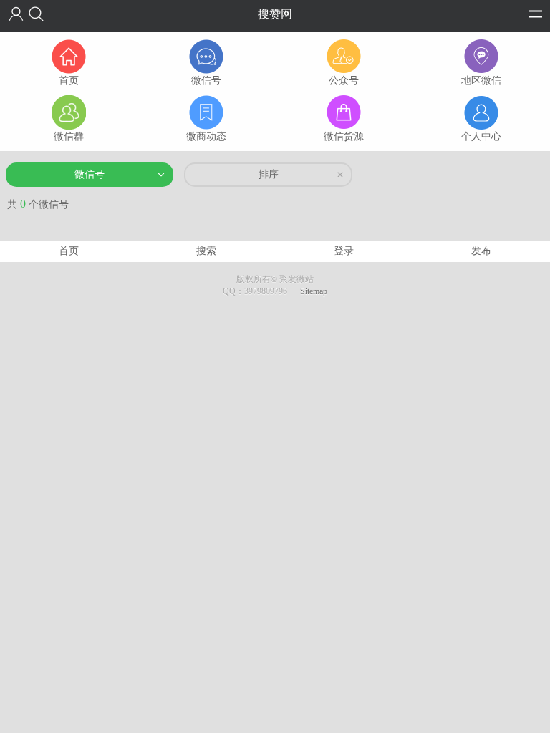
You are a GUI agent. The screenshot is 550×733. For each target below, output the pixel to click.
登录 (344, 251)
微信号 (89, 174)
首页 (69, 251)
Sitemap (313, 291)
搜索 (206, 251)
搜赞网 (275, 14)
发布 (481, 251)
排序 (269, 174)
